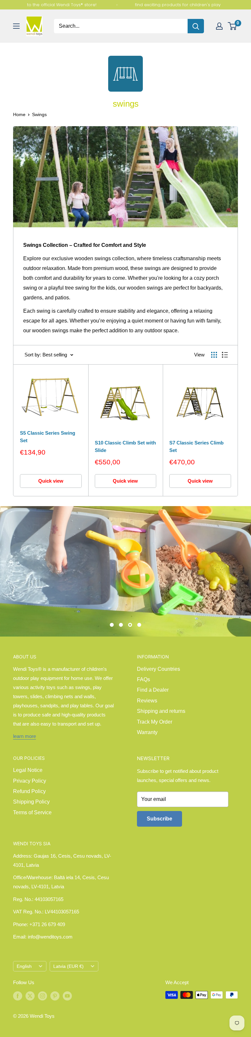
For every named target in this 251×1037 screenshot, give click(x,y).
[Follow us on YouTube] (67, 995)
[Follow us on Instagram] (42, 995)
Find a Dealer (153, 690)
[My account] (219, 26)
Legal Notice (27, 770)
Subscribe (159, 818)
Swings (39, 114)
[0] (232, 26)
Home (19, 114)
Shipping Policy (31, 801)
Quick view (50, 481)
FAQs (143, 679)
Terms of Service (32, 812)
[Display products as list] (225, 355)
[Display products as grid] (214, 355)
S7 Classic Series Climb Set (196, 446)
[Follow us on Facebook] (17, 995)
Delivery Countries (158, 669)
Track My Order (154, 722)
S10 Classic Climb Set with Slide (125, 446)
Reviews (147, 700)
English (24, 966)
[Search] (196, 26)
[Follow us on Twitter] (30, 995)
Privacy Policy (29, 781)
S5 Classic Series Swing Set (47, 436)
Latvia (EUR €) (68, 966)
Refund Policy (29, 791)
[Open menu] (16, 26)
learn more (24, 736)
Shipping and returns (161, 711)
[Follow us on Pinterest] (54, 995)
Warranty (147, 732)
